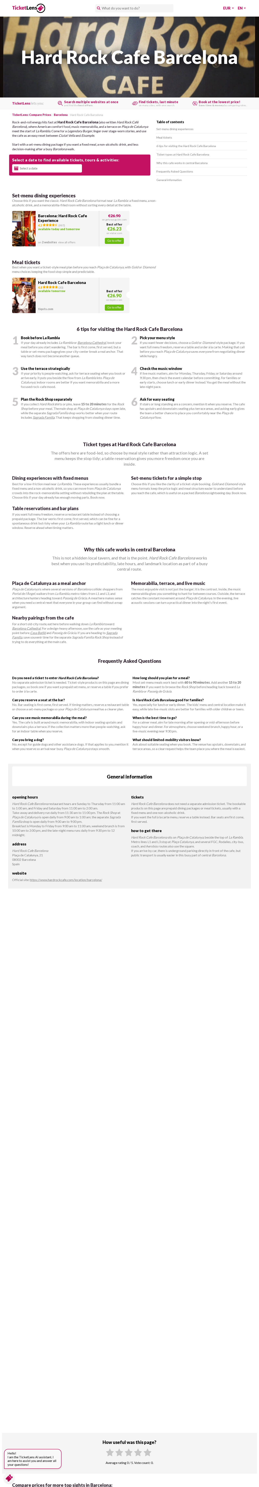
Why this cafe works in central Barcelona (182, 163)
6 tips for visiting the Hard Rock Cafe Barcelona (186, 146)
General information (169, 180)
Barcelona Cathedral (91, 342)
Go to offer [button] (114, 240)
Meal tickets (164, 137)
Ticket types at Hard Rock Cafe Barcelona (182, 154)
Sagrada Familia (44, 417)
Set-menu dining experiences (174, 129)
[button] (71, 228)
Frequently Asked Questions (174, 171)
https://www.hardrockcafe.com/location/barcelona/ (66, 880)
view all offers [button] (56, 242)
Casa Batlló (38, 633)
